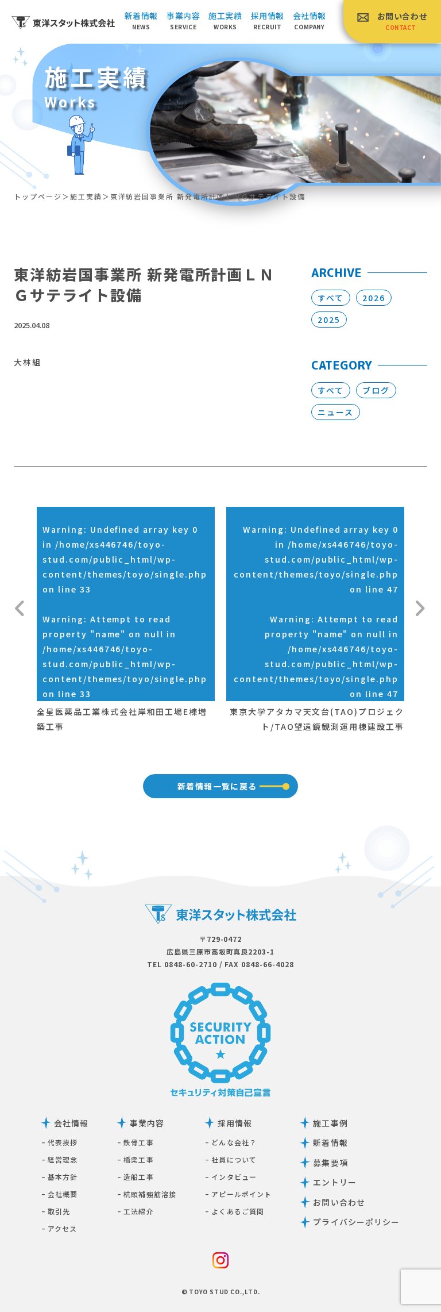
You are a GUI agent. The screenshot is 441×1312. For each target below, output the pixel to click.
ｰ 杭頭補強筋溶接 (146, 1194)
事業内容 (183, 20)
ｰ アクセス (59, 1228)
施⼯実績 (225, 20)
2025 (329, 319)
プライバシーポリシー (356, 1222)
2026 (373, 297)
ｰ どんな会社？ (231, 1142)
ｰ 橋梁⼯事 (135, 1159)
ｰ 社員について (231, 1159)
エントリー (335, 1182)
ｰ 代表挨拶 (59, 1142)
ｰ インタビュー (231, 1177)
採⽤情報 (267, 20)
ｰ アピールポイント (238, 1194)
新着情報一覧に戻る (217, 786)
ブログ (376, 390)
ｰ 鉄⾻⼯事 (135, 1142)
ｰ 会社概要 (59, 1194)
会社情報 (309, 20)
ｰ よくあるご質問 (234, 1211)
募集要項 (330, 1162)
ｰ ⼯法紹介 (135, 1211)
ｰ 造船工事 (135, 1177)
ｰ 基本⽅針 (59, 1177)
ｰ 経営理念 (59, 1159)
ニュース (336, 412)
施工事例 (330, 1123)
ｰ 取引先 (56, 1211)
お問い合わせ (402, 21)
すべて (331, 297)
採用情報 (235, 1123)
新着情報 (141, 20)
